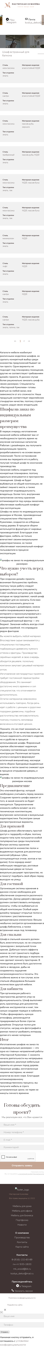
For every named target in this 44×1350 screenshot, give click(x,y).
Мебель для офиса (22, 1210)
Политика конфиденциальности (22, 1298)
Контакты (22, 1242)
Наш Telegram (11, 21)
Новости (22, 1224)
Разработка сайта (14, 1305)
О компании (22, 1232)
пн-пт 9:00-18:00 (22, 1264)
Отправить (4, 1332)
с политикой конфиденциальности (31, 1174)
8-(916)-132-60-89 (22, 1259)
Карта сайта (22, 1246)
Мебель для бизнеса (22, 1215)
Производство (22, 1237)
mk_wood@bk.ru (22, 1268)
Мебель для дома (22, 1206)
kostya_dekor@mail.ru (22, 1273)
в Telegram (25, 1286)
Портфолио (22, 1220)
